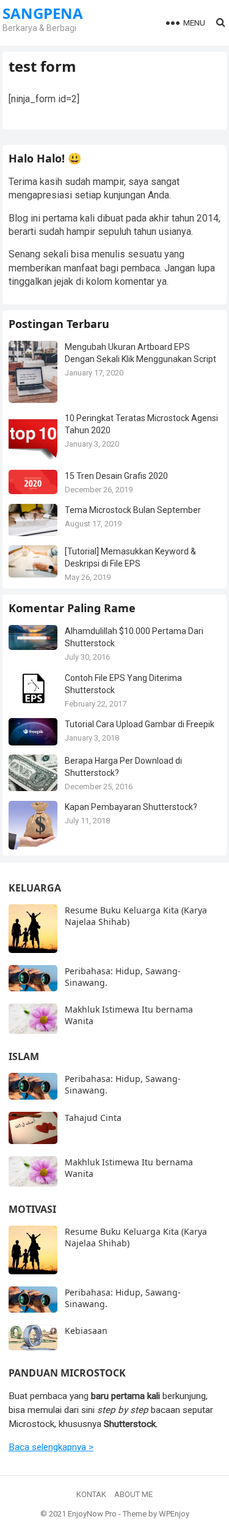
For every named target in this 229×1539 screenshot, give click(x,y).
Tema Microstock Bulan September (133, 510)
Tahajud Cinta (93, 1117)
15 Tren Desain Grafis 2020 (116, 476)
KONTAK (91, 1494)
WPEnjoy (174, 1513)
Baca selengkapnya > (51, 1447)
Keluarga (35, 888)
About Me (133, 1494)
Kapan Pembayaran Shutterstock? (131, 807)
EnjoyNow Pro (92, 1513)
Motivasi (32, 1209)
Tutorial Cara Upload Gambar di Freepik (139, 724)
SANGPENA (42, 13)
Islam (24, 1056)
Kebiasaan (86, 1330)
